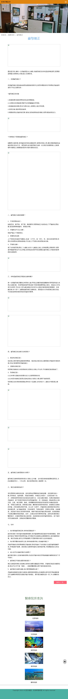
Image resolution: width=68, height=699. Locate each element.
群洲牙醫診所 (6, 2)
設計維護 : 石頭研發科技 (34, 690)
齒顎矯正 (20, 35)
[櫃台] (34, 18)
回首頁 (3, 35)
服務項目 (11, 35)
